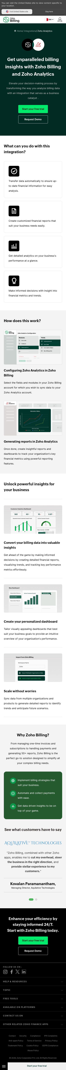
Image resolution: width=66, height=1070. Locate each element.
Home (20, 31)
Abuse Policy (33, 1050)
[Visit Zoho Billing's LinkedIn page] (23, 972)
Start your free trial (37, 1066)
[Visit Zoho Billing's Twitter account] (17, 972)
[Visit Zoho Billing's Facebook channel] (11, 972)
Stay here (49, 12)
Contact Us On (13, 1016)
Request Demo (33, 119)
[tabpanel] (33, 867)
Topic (7, 990)
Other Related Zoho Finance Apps (25, 1024)
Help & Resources (15, 981)
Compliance (35, 1036)
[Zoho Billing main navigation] (4, 1066)
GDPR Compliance (50, 1045)
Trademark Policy (15, 1045)
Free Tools (10, 999)
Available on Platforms (19, 1007)
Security (23, 1036)
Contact (12, 1036)
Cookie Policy (33, 1045)
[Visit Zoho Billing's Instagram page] (5, 972)
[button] (49, 19)
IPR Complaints (50, 1036)
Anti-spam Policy (16, 1040)
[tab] (31, 899)
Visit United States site (19, 12)
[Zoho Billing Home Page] (12, 20)
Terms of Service (34, 1040)
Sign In (60, 19)
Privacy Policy (51, 1040)
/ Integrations (29, 31)
